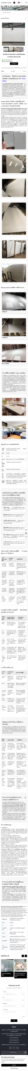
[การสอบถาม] (26, 536)
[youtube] (10, 1048)
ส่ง (14, 1020)
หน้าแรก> (4, 12)
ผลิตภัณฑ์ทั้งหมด (5, 18)
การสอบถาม (14, 63)
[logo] (6, 2)
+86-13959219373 (8, 60)
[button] (23, 956)
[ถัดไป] (24, 49)
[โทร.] (26, 530)
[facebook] (14, 1048)
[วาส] (26, 533)
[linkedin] (17, 1048)
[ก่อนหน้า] (2, 49)
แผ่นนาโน (9, 12)
